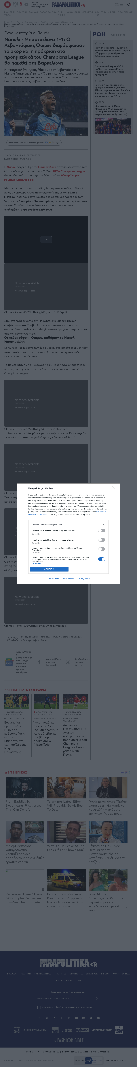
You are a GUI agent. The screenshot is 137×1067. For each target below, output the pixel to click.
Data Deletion (53, 579)
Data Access (68, 579)
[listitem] (68, 524)
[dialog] (68, 533)
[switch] (101, 530)
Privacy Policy (84, 579)
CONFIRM (49, 569)
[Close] (114, 488)
